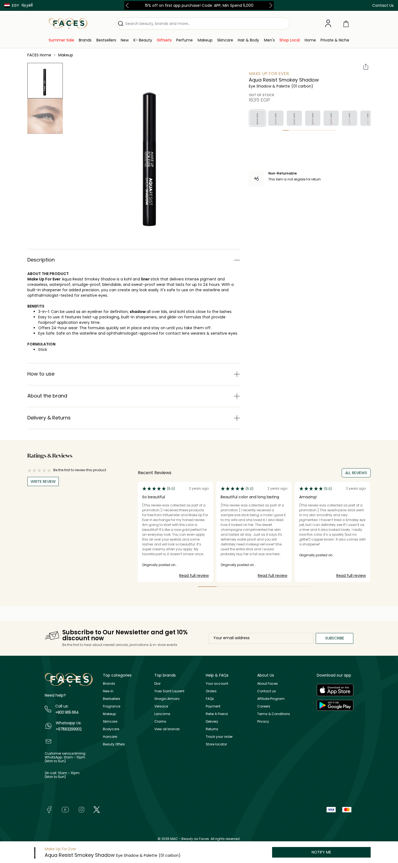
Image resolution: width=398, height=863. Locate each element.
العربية (27, 4)
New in (108, 691)
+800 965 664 (67, 712)
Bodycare (111, 729)
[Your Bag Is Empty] (346, 23)
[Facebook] (49, 809)
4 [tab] (304, 130)
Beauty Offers (114, 744)
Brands (109, 683)
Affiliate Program (271, 698)
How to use (40, 373)
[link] (61, 40)
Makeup (109, 714)
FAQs (210, 698)
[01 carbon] (257, 118)
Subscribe (334, 638)
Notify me (321, 852)
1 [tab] (286, 130)
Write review (43, 481)
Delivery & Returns (49, 417)
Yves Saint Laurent (169, 691)
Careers (263, 706)
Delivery (212, 721)
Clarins (160, 721)
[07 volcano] (331, 118)
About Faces (267, 683)
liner (146, 279)
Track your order (219, 736)
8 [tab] (328, 130)
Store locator (216, 744)
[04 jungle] (294, 118)
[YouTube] (65, 809)
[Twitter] (96, 809)
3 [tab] (298, 130)
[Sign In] (328, 23)
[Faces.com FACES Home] (68, 23)
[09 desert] (368, 118)
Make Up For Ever (44, 279)
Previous (128, 5)
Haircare (110, 736)
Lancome (162, 714)
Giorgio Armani (167, 698)
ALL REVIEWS (356, 473)
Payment (213, 706)
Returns (212, 729)
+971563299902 (68, 729)
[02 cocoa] (276, 118)
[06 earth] (312, 118)
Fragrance (111, 706)
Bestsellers (111, 698)
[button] (11, 5)
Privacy (263, 721)
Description (41, 259)
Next (269, 5)
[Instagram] (81, 809)
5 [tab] (310, 130)
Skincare (110, 721)
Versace (161, 706)
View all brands (167, 729)
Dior (157, 683)
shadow (138, 311)
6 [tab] (316, 130)
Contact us (266, 691)
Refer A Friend (217, 714)
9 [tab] (334, 130)
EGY (15, 5)
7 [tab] (322, 130)
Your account (217, 683)
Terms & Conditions (273, 714)
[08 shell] (349, 118)
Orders (211, 691)
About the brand (47, 395)
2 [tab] (292, 130)
